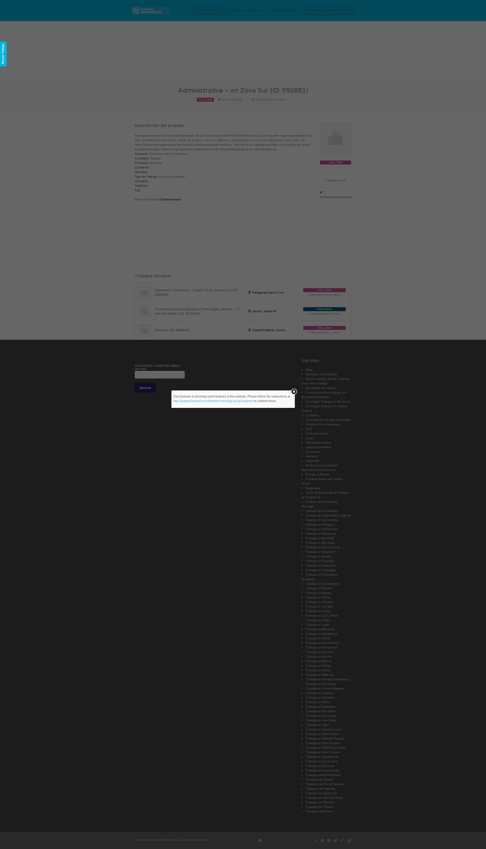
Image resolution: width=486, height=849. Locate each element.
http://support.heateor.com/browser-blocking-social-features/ (213, 401)
